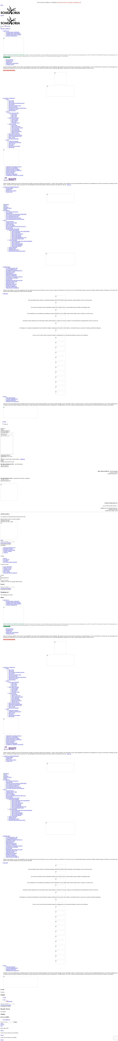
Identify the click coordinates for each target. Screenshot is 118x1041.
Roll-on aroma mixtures (11, 190)
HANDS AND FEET (11, 171)
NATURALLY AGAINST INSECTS (14, 276)
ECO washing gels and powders (13, 215)
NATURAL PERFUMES (11, 174)
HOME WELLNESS (10, 285)
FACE (7, 99)
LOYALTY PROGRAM (11, 35)
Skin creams (11, 100)
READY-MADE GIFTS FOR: (12, 229)
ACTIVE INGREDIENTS (12, 399)
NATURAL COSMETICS (9, 98)
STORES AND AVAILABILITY (13, 33)
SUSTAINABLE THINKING (12, 32)
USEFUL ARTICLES (11, 400)
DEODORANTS (10, 273)
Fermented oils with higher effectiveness (17, 108)
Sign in (2, 1030)
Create (15, 1022)
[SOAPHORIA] (10, 14)
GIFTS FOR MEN (13, 240)
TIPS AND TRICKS (10, 397)
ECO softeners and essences (12, 211)
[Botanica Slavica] (7, 208)
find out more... (6, 57)
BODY (7, 111)
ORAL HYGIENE (10, 172)
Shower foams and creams (17, 127)
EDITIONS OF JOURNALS (12, 401)
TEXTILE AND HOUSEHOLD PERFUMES (16, 214)
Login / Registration (7, 566)
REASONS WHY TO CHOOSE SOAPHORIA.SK (69, 2)
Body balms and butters (14, 117)
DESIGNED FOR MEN (11, 284)
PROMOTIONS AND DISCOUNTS (14, 280)
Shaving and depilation (14, 138)
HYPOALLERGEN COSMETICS (14, 170)
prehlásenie (22, 459)
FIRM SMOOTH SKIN (11, 274)
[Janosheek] (6, 204)
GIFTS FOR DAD (15, 242)
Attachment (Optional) (5, 455)
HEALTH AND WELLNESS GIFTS (17, 251)
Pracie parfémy (9, 213)
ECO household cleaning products (13, 218)
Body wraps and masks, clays (15, 136)
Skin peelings (12, 104)
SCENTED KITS (10, 221)
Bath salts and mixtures (16, 131)
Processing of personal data (9, 550)
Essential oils (9, 189)
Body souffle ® (14, 120)
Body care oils (12, 137)
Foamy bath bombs (15, 130)
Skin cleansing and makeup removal (16, 103)
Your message (4, 434)
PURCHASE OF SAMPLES (12, 287)
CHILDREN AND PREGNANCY (14, 166)
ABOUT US (6, 31)
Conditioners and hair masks (15, 142)
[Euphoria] (5, 206)
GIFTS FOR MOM (15, 232)
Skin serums (11, 102)
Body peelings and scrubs (14, 133)
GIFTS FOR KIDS (13, 247)
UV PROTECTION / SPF (12, 268)
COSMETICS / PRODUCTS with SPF (14, 175)
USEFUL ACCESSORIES (12, 168)
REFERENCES (9, 60)
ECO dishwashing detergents (12, 216)
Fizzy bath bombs (15, 129)
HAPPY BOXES (10, 224)
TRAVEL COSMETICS (11, 275)
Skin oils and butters (13, 106)
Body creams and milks (14, 113)
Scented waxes (9, 192)
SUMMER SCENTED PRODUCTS (14, 270)
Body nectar (14, 116)
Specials (5, 558)
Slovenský (10, 1001)
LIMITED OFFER (10, 283)
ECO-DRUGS (6, 210)
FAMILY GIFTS (12, 248)
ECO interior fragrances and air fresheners (15, 219)
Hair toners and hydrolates (14, 146)
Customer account (7, 569)
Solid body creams (15, 122)
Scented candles (9, 188)
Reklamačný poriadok (8, 548)
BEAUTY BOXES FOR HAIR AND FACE (16, 226)
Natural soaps (14, 125)
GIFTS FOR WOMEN (14, 230)
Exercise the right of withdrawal (10, 572)
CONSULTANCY (10, 64)
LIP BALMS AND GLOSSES (12, 169)
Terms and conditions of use (9, 547)
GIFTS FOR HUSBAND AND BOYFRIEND (21, 241)
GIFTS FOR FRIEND (16, 236)
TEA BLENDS (9, 227)
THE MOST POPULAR (11, 281)
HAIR (7, 140)
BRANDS (5, 293)
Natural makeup (12, 110)
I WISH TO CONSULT (9, 70)
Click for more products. (6, 542)
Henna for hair (12, 143)
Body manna (14, 114)
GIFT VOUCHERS (10, 225)
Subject (2, 429)
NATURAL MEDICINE (11, 286)
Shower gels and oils (15, 126)
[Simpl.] (5, 209)
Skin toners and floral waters (15, 105)
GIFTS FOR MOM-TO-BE (17, 238)
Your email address (5, 432)
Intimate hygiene (15, 132)
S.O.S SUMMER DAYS (11, 269)
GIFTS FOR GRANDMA (17, 233)
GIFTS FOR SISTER (16, 235)
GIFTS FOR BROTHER (17, 245)
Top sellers (5, 560)
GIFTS (4, 220)
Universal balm (14, 119)
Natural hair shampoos (13, 141)
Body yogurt (14, 115)
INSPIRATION (6, 267)
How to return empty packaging (10, 562)
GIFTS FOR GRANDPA (17, 243)
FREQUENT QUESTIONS (12, 63)
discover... (69, 184)
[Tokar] (5, 205)
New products (6, 559)
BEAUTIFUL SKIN (10, 271)
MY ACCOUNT (9, 59)
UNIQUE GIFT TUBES (11, 222)
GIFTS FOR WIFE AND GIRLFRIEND (20, 231)
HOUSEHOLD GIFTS (14, 249)
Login (4, 997)
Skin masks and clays (13, 109)
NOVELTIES (9, 279)
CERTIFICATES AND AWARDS (13, 34)
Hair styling (11, 145)
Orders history (6, 570)
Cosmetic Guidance (7, 551)
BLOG (4, 396)
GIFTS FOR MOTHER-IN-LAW (18, 237)
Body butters (14, 121)
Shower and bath (12, 124)
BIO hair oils (11, 147)
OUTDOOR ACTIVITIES (12, 278)
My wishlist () (6, 1019)
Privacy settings (6, 571)
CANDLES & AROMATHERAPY (11, 187)
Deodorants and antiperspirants (15, 135)
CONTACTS (9, 62)
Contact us (5, 552)
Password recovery (7, 568)
